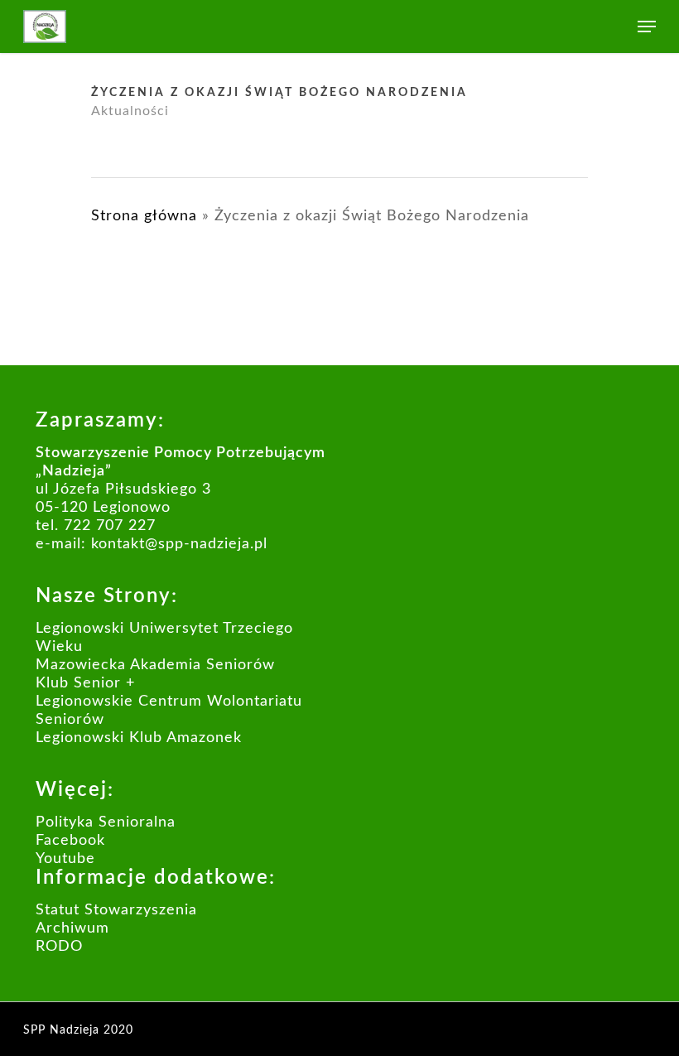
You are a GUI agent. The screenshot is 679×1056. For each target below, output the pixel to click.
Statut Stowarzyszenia (116, 910)
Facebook (70, 840)
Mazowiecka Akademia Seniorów (155, 665)
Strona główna (144, 216)
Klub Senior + (85, 683)
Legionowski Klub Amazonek (139, 738)
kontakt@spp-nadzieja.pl (179, 544)
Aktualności (130, 111)
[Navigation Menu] (647, 26)
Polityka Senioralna (106, 822)
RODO (59, 946)
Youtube (65, 858)
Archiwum (72, 928)
